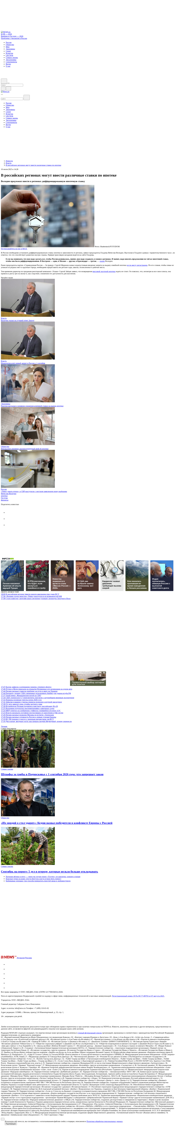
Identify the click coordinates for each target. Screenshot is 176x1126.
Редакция (21, 958)
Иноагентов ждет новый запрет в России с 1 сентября (23, 363)
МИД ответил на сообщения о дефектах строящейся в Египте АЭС (31, 711)
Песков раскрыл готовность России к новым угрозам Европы (28, 717)
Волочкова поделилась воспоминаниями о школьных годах (27, 708)
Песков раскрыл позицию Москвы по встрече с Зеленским (27, 715)
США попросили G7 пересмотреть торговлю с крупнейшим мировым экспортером (37, 698)
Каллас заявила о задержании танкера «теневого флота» (26, 687)
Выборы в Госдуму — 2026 (12, 36)
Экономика (5, 404)
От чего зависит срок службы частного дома (21, 704)
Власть (4, 318)
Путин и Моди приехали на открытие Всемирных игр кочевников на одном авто (36, 689)
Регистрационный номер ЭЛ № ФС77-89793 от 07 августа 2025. (138, 996)
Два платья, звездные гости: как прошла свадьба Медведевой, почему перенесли (36, 721)
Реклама (28, 958)
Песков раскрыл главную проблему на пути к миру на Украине (29, 691)
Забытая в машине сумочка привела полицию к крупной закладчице (31, 702)
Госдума (4, 498)
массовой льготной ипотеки (104, 271)
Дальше (4, 726)
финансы (4, 500)
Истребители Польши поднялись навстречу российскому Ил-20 (29, 706)
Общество (5, 447)
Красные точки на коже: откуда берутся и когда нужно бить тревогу (33, 879)
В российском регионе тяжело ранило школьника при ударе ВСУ (30, 594)
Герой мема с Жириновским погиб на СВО (21, 695)
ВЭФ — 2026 (6, 34)
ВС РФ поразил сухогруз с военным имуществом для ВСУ (27, 719)
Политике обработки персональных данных (105, 1121)
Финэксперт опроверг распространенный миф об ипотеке (24, 449)
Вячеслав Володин (8, 494)
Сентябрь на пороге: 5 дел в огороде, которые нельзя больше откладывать (49, 871)
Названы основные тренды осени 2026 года (21, 700)
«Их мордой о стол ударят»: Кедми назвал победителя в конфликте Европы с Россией (56, 822)
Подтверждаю (11, 1124)
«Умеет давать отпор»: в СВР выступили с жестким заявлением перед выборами (34, 491)
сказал (102, 261)
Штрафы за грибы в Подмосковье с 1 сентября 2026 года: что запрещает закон (52, 774)
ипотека (4, 496)
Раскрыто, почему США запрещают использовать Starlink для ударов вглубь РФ (36, 693)
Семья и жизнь (7, 769)
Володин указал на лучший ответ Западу (17, 320)
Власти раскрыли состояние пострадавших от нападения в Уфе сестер (32, 713)
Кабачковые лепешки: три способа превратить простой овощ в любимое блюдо (38, 881)
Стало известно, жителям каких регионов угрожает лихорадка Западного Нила (36, 598)
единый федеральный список (90, 1033)
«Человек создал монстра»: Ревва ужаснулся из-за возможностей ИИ (31, 596)
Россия (4, 489)
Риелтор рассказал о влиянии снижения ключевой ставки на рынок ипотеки (32, 406)
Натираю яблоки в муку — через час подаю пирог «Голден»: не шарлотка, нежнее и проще (43, 877)
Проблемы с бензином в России (14, 38)
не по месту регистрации (137, 265)
